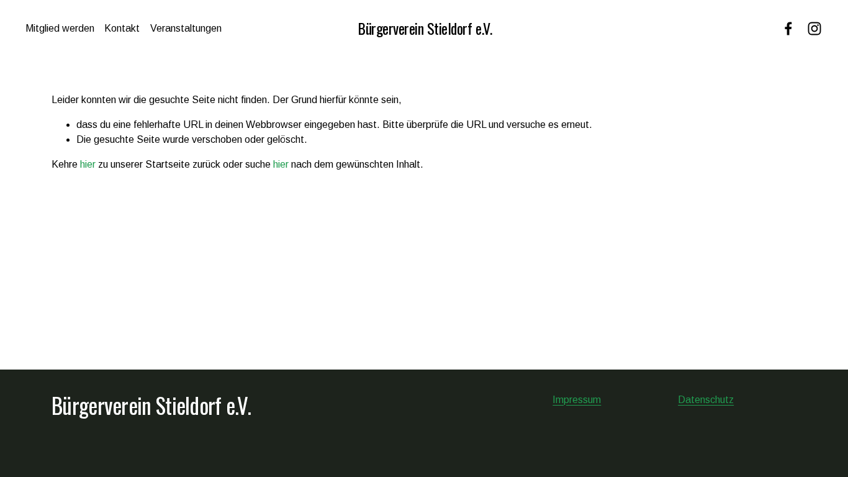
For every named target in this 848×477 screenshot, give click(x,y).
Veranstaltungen (186, 28)
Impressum (577, 399)
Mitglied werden (59, 28)
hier (88, 164)
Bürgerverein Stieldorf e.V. (425, 28)
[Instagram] (814, 28)
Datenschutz (706, 399)
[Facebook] (788, 28)
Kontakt (122, 28)
